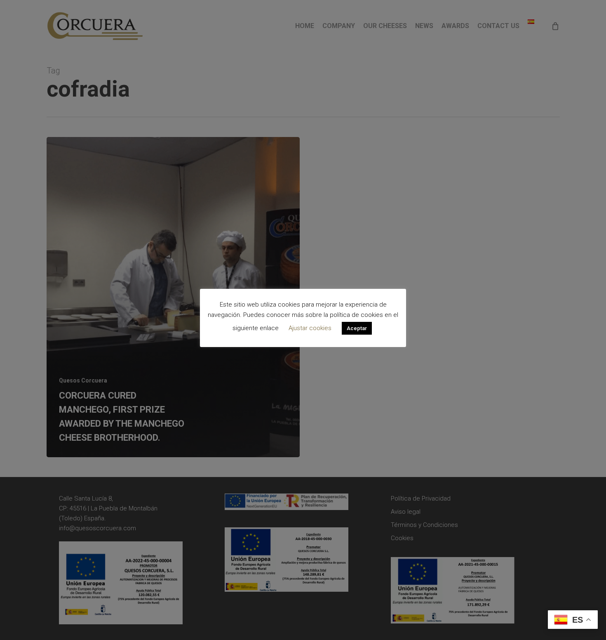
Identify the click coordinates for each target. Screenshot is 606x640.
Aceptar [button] (357, 328)
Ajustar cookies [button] (310, 328)
